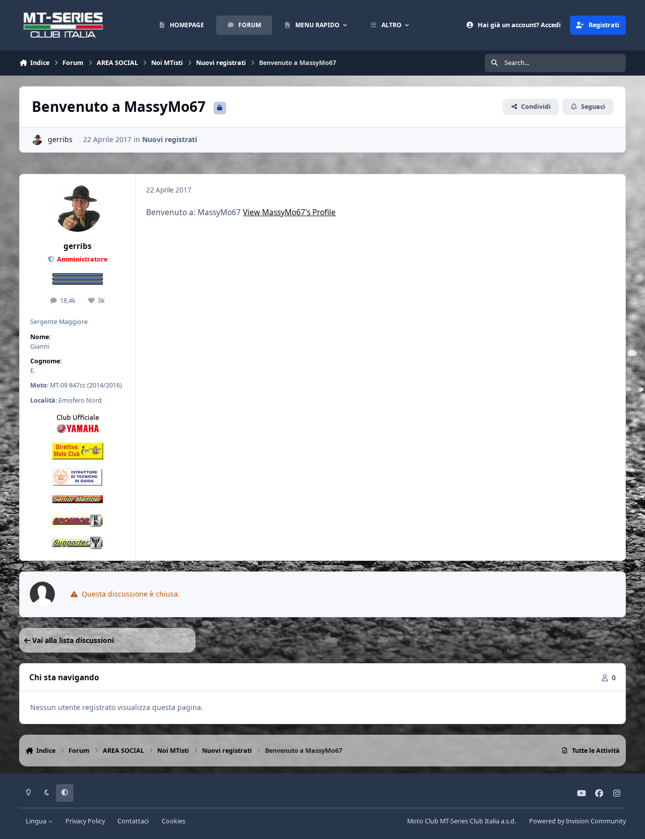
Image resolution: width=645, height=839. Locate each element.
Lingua (37, 821)
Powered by (577, 821)
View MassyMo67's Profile (289, 212)
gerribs (60, 139)
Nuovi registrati (169, 139)
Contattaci (133, 821)
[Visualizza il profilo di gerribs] (37, 140)
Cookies (173, 821)
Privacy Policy (85, 821)
